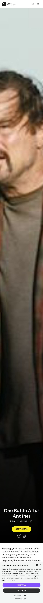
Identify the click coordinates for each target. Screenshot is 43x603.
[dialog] (21, 582)
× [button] (40, 565)
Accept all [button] (21, 585)
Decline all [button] (21, 590)
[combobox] (37, 565)
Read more (11, 580)
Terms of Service (20, 599)
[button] (21, 595)
